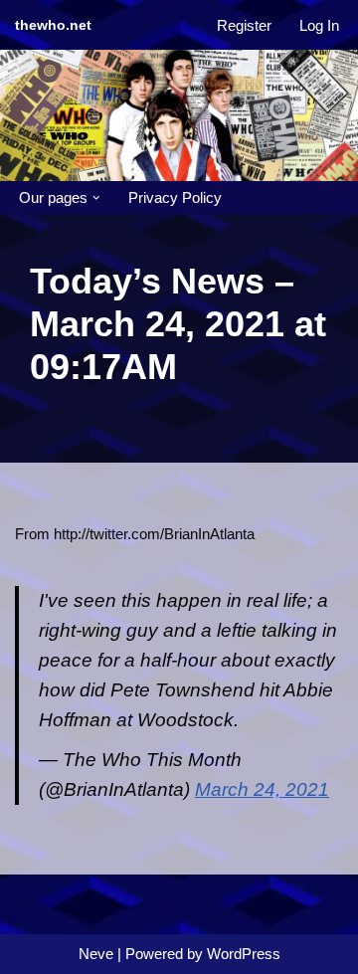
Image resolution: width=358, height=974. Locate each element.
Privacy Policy (175, 197)
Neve (96, 953)
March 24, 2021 (262, 789)
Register (244, 25)
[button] (96, 198)
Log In (319, 25)
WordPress (243, 953)
